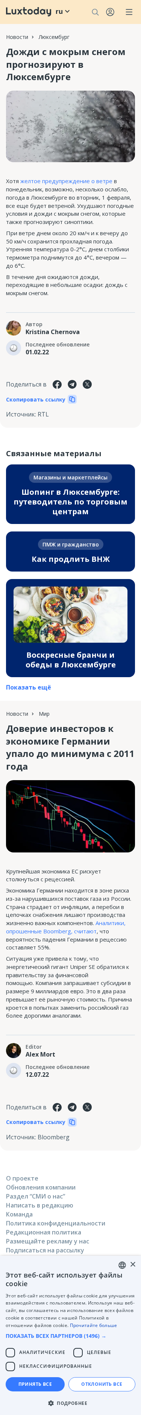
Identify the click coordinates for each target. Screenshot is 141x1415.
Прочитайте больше (93, 1325)
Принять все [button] (35, 1384)
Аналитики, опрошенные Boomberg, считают (66, 927)
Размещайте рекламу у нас (47, 1241)
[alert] (70, 1335)
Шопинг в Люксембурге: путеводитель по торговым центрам (70, 501)
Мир (44, 713)
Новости (17, 36)
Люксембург (54, 36)
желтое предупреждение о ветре (66, 181)
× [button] (132, 1264)
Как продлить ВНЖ (71, 559)
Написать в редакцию (39, 1205)
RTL (43, 414)
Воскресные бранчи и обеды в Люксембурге (71, 660)
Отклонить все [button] (101, 1384)
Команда (19, 1214)
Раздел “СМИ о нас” (35, 1196)
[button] (70, 1335)
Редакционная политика (43, 1232)
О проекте (22, 1178)
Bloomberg (54, 1137)
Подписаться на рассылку (45, 1250)
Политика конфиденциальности (55, 1223)
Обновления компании (41, 1187)
